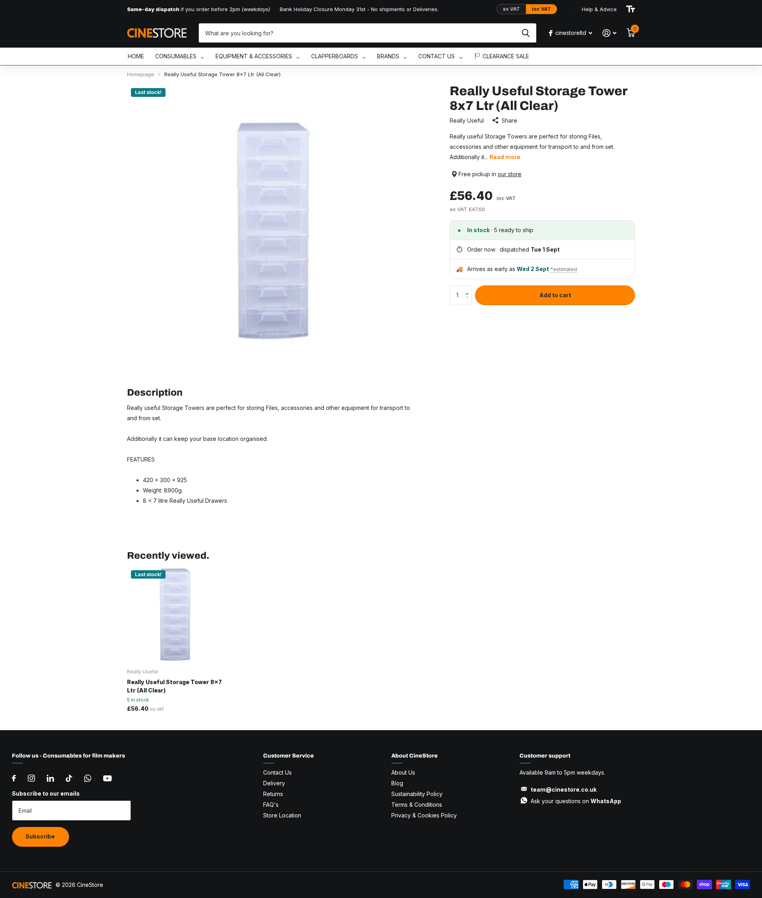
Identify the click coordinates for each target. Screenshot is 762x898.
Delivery (274, 783)
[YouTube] (107, 778)
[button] (469, 288)
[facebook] (14, 778)
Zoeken (526, 33)
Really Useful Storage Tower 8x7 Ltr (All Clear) (174, 686)
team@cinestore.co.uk (564, 789)
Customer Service (288, 756)
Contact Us (277, 772)
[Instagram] (31, 778)
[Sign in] (609, 33)
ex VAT (511, 9)
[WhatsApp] (87, 778)
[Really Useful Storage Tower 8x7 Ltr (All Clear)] (175, 614)
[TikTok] (69, 778)
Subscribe (40, 836)
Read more (504, 157)
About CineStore (414, 756)
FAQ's (271, 804)
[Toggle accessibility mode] (630, 9)
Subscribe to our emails (46, 793)
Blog (397, 783)
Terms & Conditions (416, 804)
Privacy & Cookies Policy (424, 815)
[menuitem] (136, 56)
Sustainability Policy (417, 793)
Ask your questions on (576, 801)
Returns (273, 793)
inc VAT (541, 9)
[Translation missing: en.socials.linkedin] (50, 778)
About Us (403, 772)
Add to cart (555, 295)
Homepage (140, 74)
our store (509, 174)
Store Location (282, 815)
